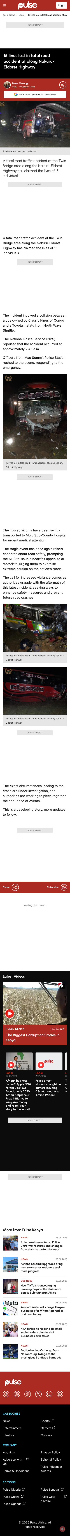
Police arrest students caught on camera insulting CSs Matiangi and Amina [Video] (48, 1088)
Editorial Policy (51, 1459)
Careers (46, 1428)
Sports (45, 1421)
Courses (46, 1435)
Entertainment (12, 1428)
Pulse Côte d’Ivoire (48, 1499)
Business (26, 1280)
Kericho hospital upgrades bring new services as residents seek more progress (42, 1267)
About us (9, 1452)
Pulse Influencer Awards (51, 1469)
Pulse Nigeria (12, 1489)
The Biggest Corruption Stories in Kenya (32, 1037)
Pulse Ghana (11, 1496)
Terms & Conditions (16, 1471)
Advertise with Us (12, 1462)
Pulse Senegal (50, 1489)
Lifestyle (8, 1435)
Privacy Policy (50, 1452)
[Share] (62, 84)
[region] (35, 1083)
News (12, 15)
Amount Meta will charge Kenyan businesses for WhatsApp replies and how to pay (43, 1310)
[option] (19, 1083)
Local (21, 15)
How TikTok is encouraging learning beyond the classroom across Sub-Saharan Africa (41, 1289)
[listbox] (36, 1083)
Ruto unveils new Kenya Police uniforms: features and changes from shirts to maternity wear (41, 1246)
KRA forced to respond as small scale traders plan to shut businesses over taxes (41, 1332)
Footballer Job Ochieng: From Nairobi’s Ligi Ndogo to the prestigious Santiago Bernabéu (41, 1354)
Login (61, 5)
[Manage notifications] (62, 1529)
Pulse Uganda (12, 1504)
